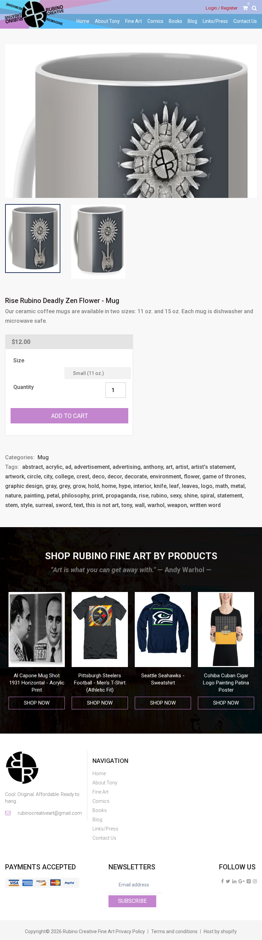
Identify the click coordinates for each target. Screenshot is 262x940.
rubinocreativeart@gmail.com (49, 813)
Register (229, 8)
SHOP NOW (36, 703)
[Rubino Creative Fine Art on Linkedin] (234, 881)
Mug (43, 457)
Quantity (23, 387)
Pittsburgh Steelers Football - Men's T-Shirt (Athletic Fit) (36, 683)
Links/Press (215, 21)
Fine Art (133, 21)
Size (18, 360)
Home (82, 21)
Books (175, 21)
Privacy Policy (130, 931)
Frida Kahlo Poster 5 (226, 676)
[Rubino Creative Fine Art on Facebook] (222, 881)
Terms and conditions (174, 931)
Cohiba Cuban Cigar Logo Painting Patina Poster (163, 683)
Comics (155, 21)
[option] (36, 651)
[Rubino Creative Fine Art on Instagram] (255, 881)
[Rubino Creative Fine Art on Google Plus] (241, 881)
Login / (213, 8)
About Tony (107, 21)
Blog (192, 21)
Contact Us (245, 21)
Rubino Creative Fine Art (89, 931)
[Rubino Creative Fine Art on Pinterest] (249, 881)
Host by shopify (220, 931)
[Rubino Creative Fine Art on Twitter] (228, 881)
